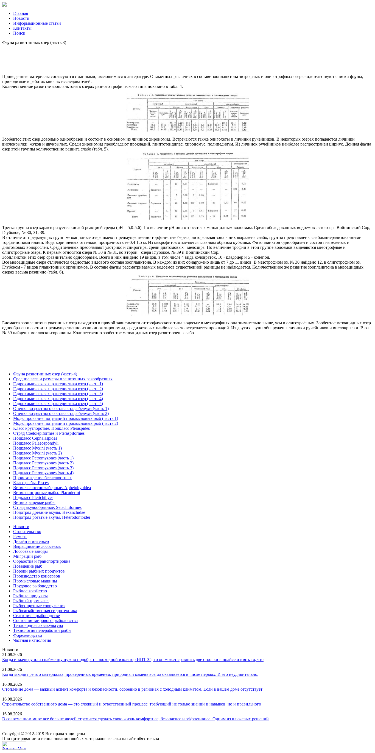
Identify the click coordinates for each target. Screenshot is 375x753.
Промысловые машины (35, 581)
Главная (20, 13)
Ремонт (20, 536)
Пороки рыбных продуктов (39, 571)
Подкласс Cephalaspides (35, 438)
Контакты (22, 28)
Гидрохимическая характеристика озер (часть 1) (58, 383)
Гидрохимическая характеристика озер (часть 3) (58, 393)
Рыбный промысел (31, 600)
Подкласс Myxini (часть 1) (37, 448)
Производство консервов (36, 576)
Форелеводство (27, 635)
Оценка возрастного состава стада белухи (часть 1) (61, 408)
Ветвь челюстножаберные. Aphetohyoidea (52, 487)
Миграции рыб (27, 556)
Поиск (19, 33)
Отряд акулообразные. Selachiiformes (47, 507)
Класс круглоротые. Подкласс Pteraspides (51, 428)
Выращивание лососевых (37, 546)
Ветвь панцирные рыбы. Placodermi (46, 492)
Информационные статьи (37, 23)
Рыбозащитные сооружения (39, 605)
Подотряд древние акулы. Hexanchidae (49, 512)
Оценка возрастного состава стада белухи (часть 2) (61, 413)
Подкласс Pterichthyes (33, 497)
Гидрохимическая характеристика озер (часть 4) (58, 398)
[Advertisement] (187, 57)
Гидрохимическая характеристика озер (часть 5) (58, 403)
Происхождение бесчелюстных (42, 477)
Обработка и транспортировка (41, 561)
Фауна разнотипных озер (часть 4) (45, 374)
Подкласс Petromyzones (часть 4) (43, 472)
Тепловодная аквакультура (38, 625)
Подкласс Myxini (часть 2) (37, 453)
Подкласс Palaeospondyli (35, 443)
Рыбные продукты (30, 595)
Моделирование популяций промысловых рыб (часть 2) (65, 423)
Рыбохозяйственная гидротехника (45, 610)
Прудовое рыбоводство (35, 586)
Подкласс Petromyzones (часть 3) (43, 467)
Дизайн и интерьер (31, 541)
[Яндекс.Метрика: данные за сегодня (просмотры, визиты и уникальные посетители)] (14, 745)
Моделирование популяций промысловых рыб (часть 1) (65, 418)
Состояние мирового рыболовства (45, 620)
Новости (21, 18)
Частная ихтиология (32, 640)
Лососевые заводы (30, 551)
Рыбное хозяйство (30, 591)
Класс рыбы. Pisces (31, 482)
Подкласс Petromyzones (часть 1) (43, 458)
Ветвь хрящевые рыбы (34, 502)
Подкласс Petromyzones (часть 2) (43, 463)
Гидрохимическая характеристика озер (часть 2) (58, 388)
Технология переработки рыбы (42, 630)
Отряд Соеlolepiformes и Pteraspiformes (49, 433)
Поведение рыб (27, 566)
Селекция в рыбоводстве (36, 615)
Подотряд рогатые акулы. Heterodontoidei (51, 517)
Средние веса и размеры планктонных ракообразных (63, 378)
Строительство (27, 531)
